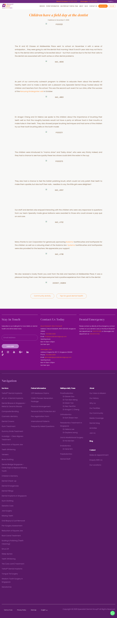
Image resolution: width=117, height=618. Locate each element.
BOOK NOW (103, 6)
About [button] (81, 6)
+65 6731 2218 (96, 331)
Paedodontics (66, 454)
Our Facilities (95, 408)
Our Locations (95, 465)
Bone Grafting (7, 459)
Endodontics (65, 446)
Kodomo (69, 242)
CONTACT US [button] (93, 6)
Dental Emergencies (10, 486)
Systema (71, 245)
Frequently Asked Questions (42, 426)
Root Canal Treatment (11, 536)
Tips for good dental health (71, 296)
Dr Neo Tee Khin (69, 406)
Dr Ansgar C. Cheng (71, 410)
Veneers (5, 454)
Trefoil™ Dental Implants (12, 393)
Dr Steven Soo (68, 397)
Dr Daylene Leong (70, 433)
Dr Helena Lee (68, 429)
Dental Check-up (9, 481)
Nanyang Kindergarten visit (32, 91)
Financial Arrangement (41, 406)
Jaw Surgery (7, 511)
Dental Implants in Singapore (14, 496)
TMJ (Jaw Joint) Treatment (13, 564)
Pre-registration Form (40, 416)
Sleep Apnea (7, 554)
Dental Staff (65, 459)
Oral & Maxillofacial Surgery (71, 438)
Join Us (92, 433)
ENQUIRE (112, 6)
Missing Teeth (7, 516)
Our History (94, 398)
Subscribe (10, 346)
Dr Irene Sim (68, 449)
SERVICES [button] (42, 6)
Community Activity (42, 296)
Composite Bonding (10, 411)
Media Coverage (97, 418)
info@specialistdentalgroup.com (56, 336)
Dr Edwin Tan (68, 403)
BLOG (86, 6)
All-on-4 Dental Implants (12, 398)
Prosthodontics (66, 393)
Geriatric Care (7, 506)
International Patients (40, 421)
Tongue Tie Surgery (10, 574)
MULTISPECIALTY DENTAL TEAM (69, 6)
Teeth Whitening (9, 450)
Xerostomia (6, 587)
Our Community (96, 413)
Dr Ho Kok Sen (68, 441)
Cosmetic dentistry (10, 416)
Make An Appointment (99, 455)
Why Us (93, 403)
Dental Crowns (8, 421)
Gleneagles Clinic (46, 349)
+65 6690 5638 (50, 334)
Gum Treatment (8, 426)
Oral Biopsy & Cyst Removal (13, 521)
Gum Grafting (7, 501)
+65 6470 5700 (95, 334)
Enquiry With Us (96, 460)
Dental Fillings (7, 491)
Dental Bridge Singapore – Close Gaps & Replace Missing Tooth (14, 468)
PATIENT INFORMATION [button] (52, 6)
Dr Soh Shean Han (70, 418)
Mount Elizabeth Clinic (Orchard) (51, 326)
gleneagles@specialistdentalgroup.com (58, 357)
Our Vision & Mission (98, 393)
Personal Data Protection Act (43, 411)
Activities (93, 428)
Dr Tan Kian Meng (70, 400)
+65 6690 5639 (50, 355)
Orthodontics (65, 415)
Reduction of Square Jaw (12, 445)
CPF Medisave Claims (40, 393)
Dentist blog (95, 423)
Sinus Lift (5, 549)
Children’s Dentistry (10, 476)
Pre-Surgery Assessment (12, 526)
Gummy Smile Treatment (12, 431)
